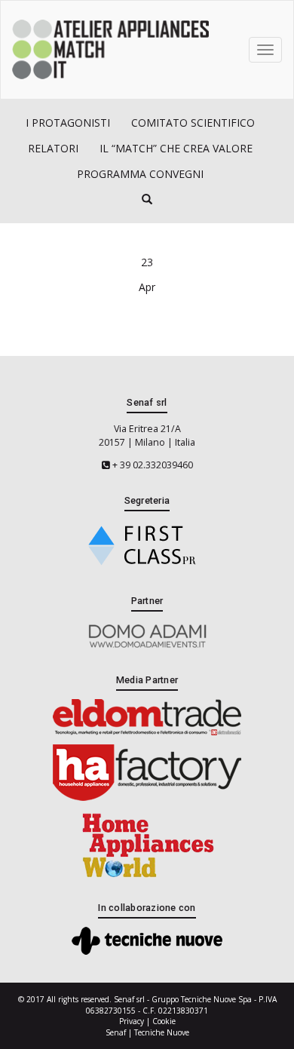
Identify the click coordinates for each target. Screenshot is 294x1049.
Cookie (164, 1021)
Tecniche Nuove (161, 1032)
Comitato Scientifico (193, 122)
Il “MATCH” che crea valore (176, 148)
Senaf (116, 1032)
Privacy (131, 1021)
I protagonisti (68, 122)
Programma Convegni (140, 174)
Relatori (53, 148)
